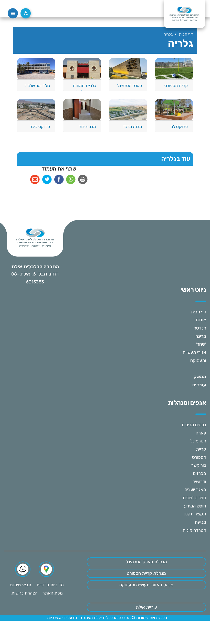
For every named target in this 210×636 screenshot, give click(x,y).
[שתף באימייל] (34, 179)
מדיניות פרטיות (50, 584)
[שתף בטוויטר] (46, 179)
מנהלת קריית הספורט (146, 573)
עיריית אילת (146, 607)
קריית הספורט (199, 453)
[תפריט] (13, 13)
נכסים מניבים (194, 424)
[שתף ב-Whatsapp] (70, 179)
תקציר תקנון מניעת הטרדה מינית (194, 522)
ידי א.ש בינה (57, 617)
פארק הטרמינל (198, 437)
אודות (201, 319)
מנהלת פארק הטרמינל (146, 561)
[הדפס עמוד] (82, 179)
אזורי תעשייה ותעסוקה (194, 356)
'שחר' (201, 344)
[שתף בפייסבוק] (59, 179)
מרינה (200, 336)
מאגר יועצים (195, 489)
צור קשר (198, 465)
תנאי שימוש (20, 584)
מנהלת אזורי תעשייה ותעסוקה (146, 584)
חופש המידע (195, 505)
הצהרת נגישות (24, 593)
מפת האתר (53, 593)
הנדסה (200, 328)
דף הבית (198, 311)
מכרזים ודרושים (199, 477)
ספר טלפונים (194, 497)
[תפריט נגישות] (25, 13)
